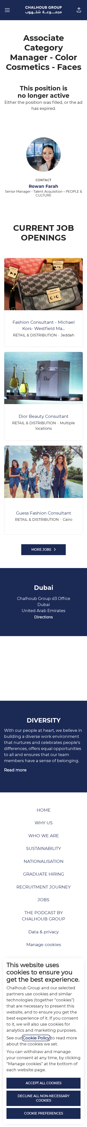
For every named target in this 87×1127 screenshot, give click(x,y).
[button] (79, 10)
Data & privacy (43, 931)
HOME (44, 810)
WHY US (44, 822)
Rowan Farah (43, 186)
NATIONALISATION (44, 861)
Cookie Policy (36, 1038)
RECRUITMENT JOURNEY (43, 887)
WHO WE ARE (43, 835)
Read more (15, 770)
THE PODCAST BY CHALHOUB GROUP (43, 916)
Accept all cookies (44, 1083)
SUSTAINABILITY (43, 848)
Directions (43, 617)
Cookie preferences (43, 1113)
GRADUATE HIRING (43, 874)
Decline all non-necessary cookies (43, 1098)
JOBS (43, 899)
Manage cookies (43, 944)
